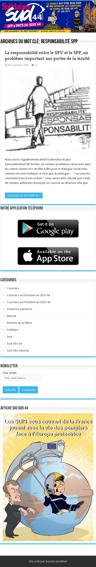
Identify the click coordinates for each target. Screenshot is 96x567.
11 (36, 65)
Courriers (13, 288)
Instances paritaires (19, 309)
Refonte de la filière (19, 323)
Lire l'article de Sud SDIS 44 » (24, 195)
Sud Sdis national (18, 350)
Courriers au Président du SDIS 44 (28, 302)
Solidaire (12, 329)
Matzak (11, 316)
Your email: (10, 372)
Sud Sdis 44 (14, 343)
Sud (9, 336)
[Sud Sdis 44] (48, 17)
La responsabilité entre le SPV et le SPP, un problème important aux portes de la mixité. (47, 55)
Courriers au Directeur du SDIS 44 (28, 295)
